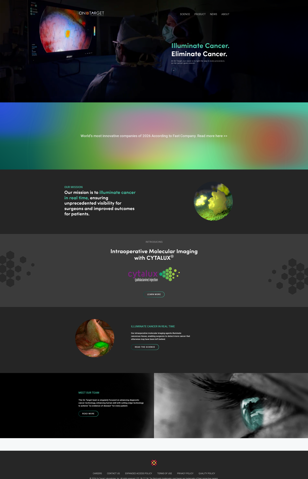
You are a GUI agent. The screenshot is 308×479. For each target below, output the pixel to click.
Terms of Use (164, 473)
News (213, 14)
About (225, 14)
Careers (97, 473)
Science (185, 14)
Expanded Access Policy (138, 473)
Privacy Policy (185, 473)
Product (200, 14)
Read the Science (145, 347)
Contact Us (113, 473)
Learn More (154, 294)
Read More (88, 413)
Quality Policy (207, 473)
